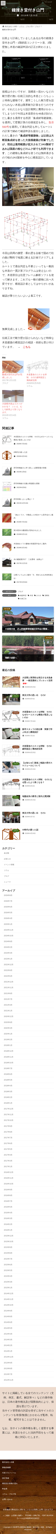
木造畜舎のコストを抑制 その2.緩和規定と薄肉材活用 (37, 377)
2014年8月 (8, 1317)
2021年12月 (8, 982)
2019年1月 (8, 1045)
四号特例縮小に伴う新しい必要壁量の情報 (30, 468)
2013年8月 (8, 1369)
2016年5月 (8, 1207)
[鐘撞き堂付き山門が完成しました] (13, 367)
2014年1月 (8, 1351)
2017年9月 (8, 1126)
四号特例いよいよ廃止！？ (24, 499)
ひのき (38, 595)
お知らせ (7, 859)
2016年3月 (8, 1219)
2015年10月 (8, 1242)
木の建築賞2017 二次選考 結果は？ (29, 559)
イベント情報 (9, 865)
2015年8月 (8, 1253)
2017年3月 (8, 1161)
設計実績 (5, 1478)
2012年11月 (8, 1380)
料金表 (4, 1489)
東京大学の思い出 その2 (34, 695)
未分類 (6, 853)
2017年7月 (8, 1138)
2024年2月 (8, 947)
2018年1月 (8, 1103)
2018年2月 (8, 1097)
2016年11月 (8, 1178)
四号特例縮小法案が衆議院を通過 (26, 484)
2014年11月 (8, 1299)
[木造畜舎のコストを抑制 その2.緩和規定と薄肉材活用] (37, 367)
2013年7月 (8, 1374)
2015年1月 (8, 1288)
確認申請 (23, 595)
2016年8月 (8, 1195)
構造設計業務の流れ (10, 1483)
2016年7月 (8, 1201)
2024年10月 (8, 936)
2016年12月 (8, 1172)
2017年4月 (8, 1155)
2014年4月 (8, 1334)
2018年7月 (8, 1068)
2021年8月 (8, 993)
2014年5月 (8, 1328)
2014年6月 (8, 1322)
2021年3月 (8, 1005)
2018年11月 (8, 1057)
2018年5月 (8, 1080)
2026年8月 (8, 895)
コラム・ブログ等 (9, 1494)
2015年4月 (8, 1276)
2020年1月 (8, 1034)
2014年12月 (8, 1294)
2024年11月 (8, 930)
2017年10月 (8, 1120)
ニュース (7, 882)
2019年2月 (8, 1040)
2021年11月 (8, 988)
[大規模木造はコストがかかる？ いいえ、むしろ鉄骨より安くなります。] (13, 396)
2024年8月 (8, 941)
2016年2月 (8, 1224)
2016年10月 (8, 1184)
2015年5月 (8, 1270)
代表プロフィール (9, 1473)
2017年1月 (8, 1167)
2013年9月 (8, 1363)
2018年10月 (8, 1063)
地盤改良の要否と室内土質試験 (36, 796)
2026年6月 (8, 907)
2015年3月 (8, 1282)
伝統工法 (23, 598)
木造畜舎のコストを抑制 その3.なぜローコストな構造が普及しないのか (37, 715)
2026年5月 (8, 913)
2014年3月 (8, 1340)
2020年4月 (8, 1028)
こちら (27, 346)
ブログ (20, 592)
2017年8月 (8, 1132)
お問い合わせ (7, 1499)
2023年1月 (8, 959)
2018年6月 (8, 1074)
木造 (31, 595)
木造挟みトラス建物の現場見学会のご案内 (30, 544)
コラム (6, 870)
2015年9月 (8, 1247)
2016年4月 (8, 1213)
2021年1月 (8, 1011)
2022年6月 (8, 976)
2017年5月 (8, 1149)
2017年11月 (8, 1115)
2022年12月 (8, 965)
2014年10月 (8, 1305)
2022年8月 (8, 970)
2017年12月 (8, 1109)
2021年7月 (8, 999)
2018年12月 (8, 1051)
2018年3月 (8, 1092)
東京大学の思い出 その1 (34, 813)
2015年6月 (8, 1265)
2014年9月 (8, 1311)
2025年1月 (8, 924)
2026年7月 (8, 901)
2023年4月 (8, 953)
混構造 (47, 595)
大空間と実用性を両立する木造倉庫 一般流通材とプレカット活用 (37, 680)
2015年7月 (8, 1259)
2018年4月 (8, 1086)
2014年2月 (8, 1345)
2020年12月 (8, 1017)
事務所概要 (6, 1467)
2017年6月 (8, 1143)
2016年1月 (8, 1230)
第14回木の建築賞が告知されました (27, 530)
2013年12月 (8, 1357)
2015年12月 (8, 1236)
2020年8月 (8, 1022)
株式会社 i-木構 (8, 1462)
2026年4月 (8, 918)
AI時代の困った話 (20, 452)
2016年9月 (8, 1190)
